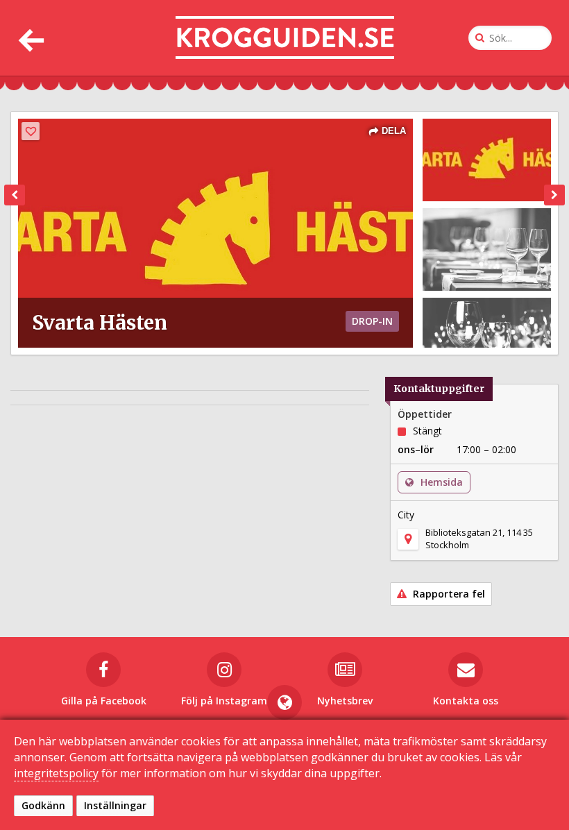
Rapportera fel (447, 593)
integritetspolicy (56, 773)
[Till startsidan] (285, 38)
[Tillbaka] (29, 38)
